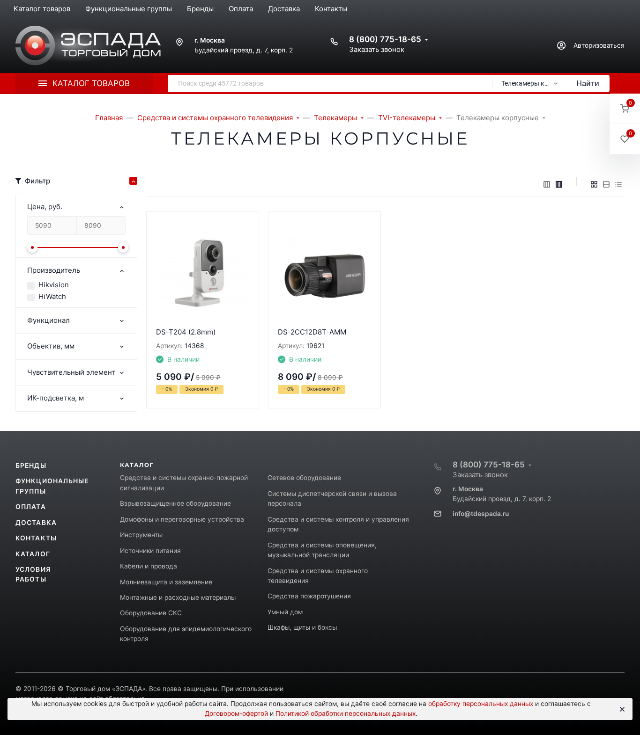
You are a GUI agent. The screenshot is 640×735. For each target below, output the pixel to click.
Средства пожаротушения (309, 596)
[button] (625, 109)
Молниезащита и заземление (166, 582)
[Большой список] (559, 184)
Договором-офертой (236, 713)
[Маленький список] (547, 184)
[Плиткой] (594, 184)
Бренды (30, 465)
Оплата (30, 506)
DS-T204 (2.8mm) (186, 331)
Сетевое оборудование (304, 477)
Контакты (36, 538)
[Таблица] (618, 184)
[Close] (621, 709)
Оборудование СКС (151, 613)
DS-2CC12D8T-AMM (312, 331)
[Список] (606, 184)
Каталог (32, 554)
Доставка (36, 522)
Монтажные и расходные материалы (178, 597)
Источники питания (150, 550)
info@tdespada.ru (481, 513)
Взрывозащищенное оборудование (175, 503)
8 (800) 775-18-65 (385, 39)
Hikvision (53, 284)
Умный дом (285, 612)
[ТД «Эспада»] (88, 45)
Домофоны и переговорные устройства (182, 519)
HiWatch (52, 296)
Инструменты (141, 535)
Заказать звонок (376, 49)
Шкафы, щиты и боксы (302, 627)
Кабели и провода (148, 566)
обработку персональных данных (480, 703)
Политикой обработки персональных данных (345, 713)
